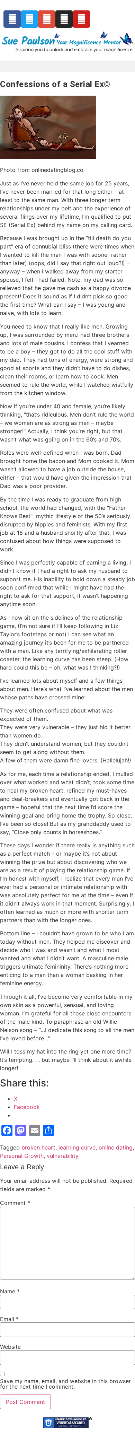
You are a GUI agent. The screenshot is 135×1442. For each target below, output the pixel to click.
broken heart (38, 1147)
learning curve (77, 1147)
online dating (116, 1147)
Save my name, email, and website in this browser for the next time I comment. (65, 1383)
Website (10, 1346)
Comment (15, 1203)
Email (9, 1319)
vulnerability (63, 1155)
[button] (67, 66)
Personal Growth (22, 1155)
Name (10, 1291)
